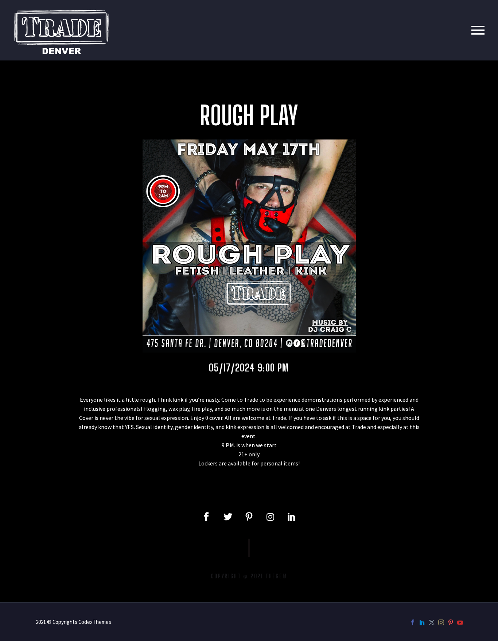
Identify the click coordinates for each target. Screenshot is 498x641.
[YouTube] (460, 622)
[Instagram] (270, 517)
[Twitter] (227, 517)
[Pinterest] (451, 622)
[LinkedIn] (422, 622)
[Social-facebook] (206, 517)
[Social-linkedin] (292, 517)
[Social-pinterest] (249, 517)
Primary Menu (478, 30)
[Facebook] (413, 622)
